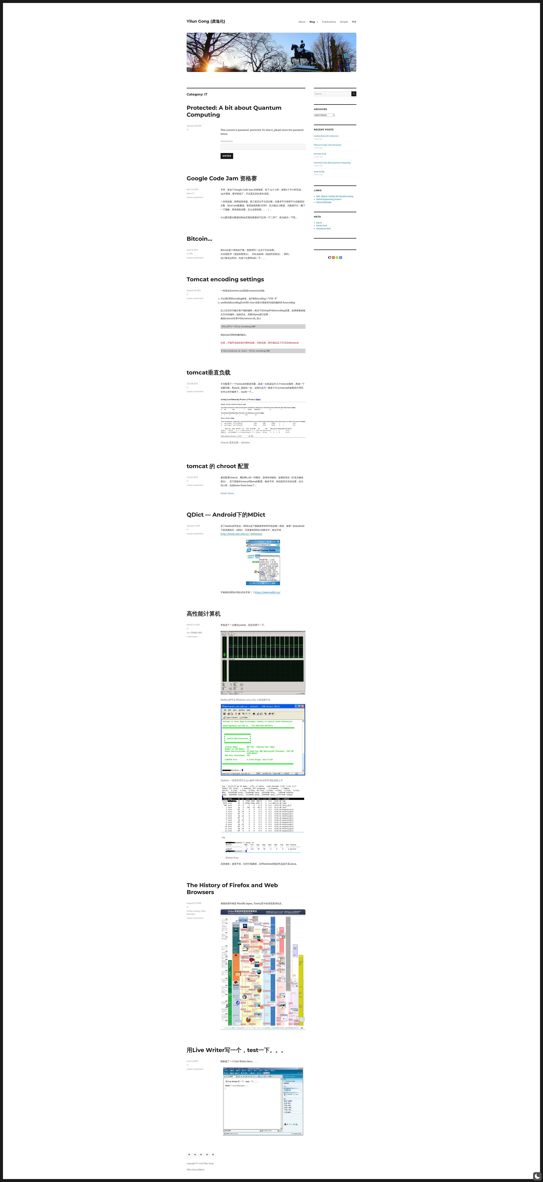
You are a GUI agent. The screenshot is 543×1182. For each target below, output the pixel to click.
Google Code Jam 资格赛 (222, 178)
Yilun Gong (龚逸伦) (206, 21)
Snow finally (319, 172)
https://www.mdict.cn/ (267, 592)
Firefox (190, 911)
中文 (354, 22)
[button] (537, 1176)
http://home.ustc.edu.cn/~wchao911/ (241, 533)
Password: (227, 141)
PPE (191, 254)
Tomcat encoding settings (225, 279)
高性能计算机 (204, 613)
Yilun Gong (208, 1163)
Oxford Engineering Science (328, 199)
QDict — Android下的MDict (226, 514)
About (302, 22)
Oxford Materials (323, 202)
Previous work (320, 154)
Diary (189, 193)
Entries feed (321, 225)
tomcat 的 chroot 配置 (218, 466)
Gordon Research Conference (326, 136)
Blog (312, 22)
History (197, 911)
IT (187, 130)
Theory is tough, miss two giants (327, 145)
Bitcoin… (199, 238)
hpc (188, 632)
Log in (319, 222)
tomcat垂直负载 (208, 372)
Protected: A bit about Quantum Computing (332, 163)
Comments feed (323, 228)
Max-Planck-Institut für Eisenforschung (334, 196)
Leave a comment (195, 197)
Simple (344, 22)
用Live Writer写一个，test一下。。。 (237, 1050)
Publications (329, 22)
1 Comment (192, 636)
